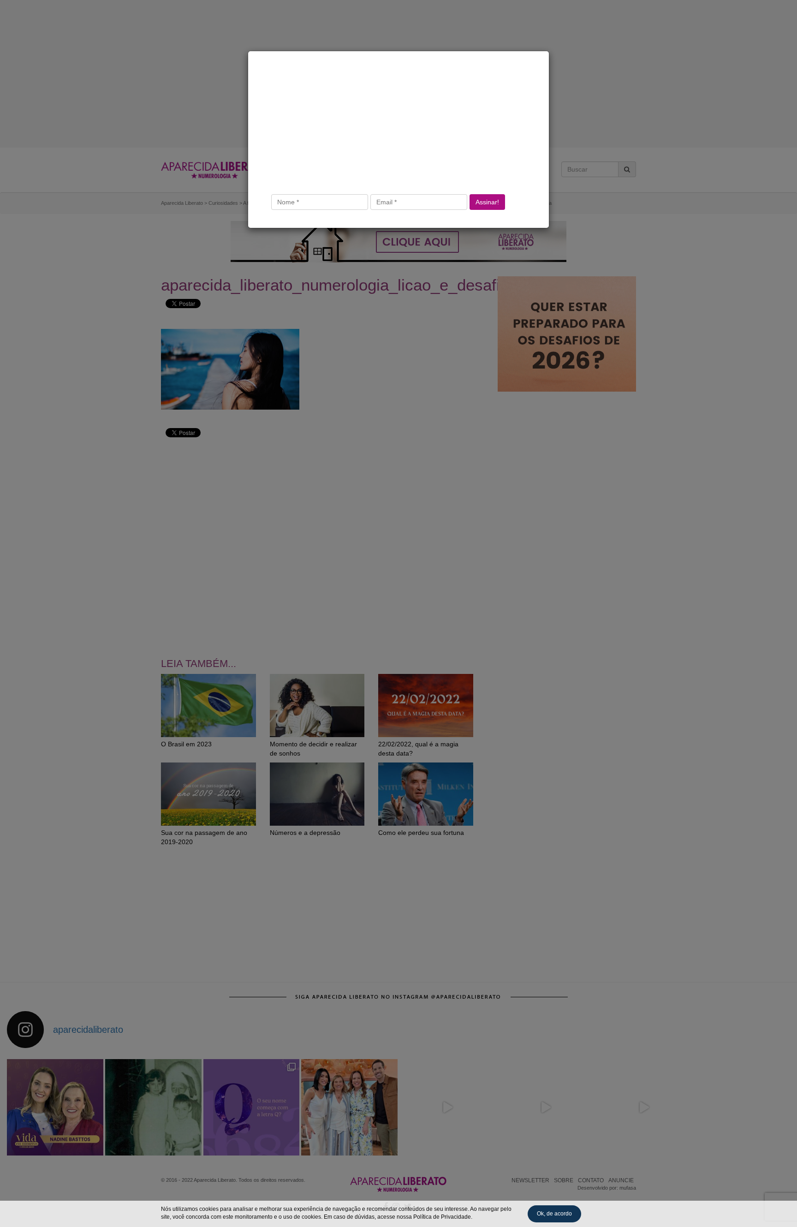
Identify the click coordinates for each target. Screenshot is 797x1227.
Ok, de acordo (554, 1213)
